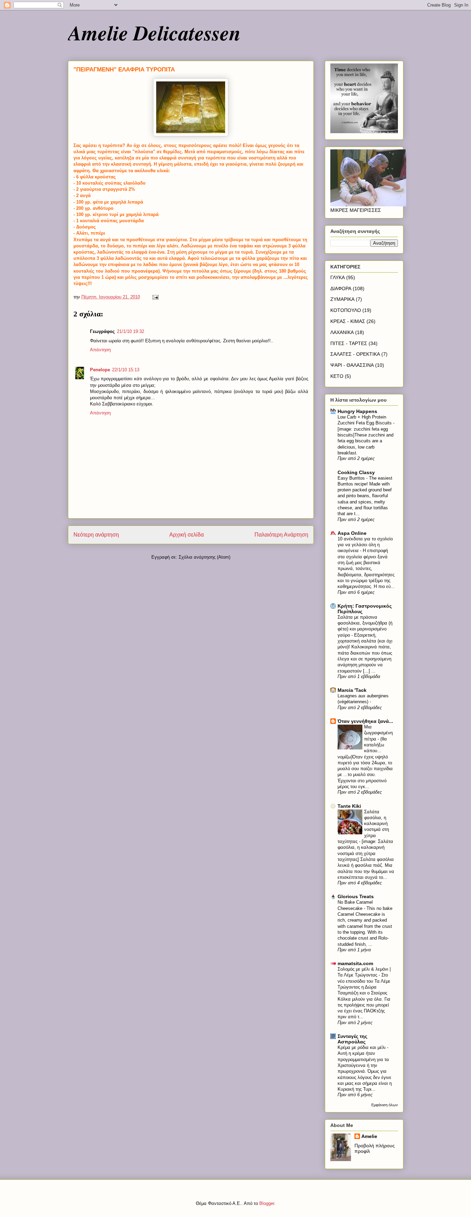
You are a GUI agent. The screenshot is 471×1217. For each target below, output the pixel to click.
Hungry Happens (357, 411)
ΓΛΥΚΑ (337, 277)
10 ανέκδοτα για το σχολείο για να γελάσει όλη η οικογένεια (365, 544)
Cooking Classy (356, 472)
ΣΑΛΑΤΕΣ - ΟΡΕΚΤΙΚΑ (355, 354)
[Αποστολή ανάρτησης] (155, 297)
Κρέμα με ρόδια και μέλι (362, 1047)
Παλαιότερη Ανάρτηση (281, 535)
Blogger (266, 1203)
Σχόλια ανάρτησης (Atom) (204, 557)
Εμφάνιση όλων (384, 1105)
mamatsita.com (355, 963)
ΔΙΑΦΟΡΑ (340, 288)
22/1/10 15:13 (125, 369)
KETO (336, 376)
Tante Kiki (349, 806)
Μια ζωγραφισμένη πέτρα (378, 733)
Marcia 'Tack (352, 690)
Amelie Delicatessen (154, 32)
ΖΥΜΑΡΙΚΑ (342, 299)
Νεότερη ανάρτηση (96, 535)
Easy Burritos (352, 478)
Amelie (369, 1136)
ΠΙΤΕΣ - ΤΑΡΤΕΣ (348, 343)
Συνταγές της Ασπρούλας (352, 1038)
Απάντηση (100, 349)
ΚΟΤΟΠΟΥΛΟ (345, 310)
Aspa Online (352, 533)
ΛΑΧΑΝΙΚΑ (342, 332)
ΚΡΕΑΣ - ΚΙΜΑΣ (347, 321)
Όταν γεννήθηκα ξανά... (365, 721)
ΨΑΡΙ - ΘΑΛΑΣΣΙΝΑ (352, 365)
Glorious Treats (356, 896)
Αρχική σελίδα (186, 535)
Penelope (100, 369)
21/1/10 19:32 (130, 331)
